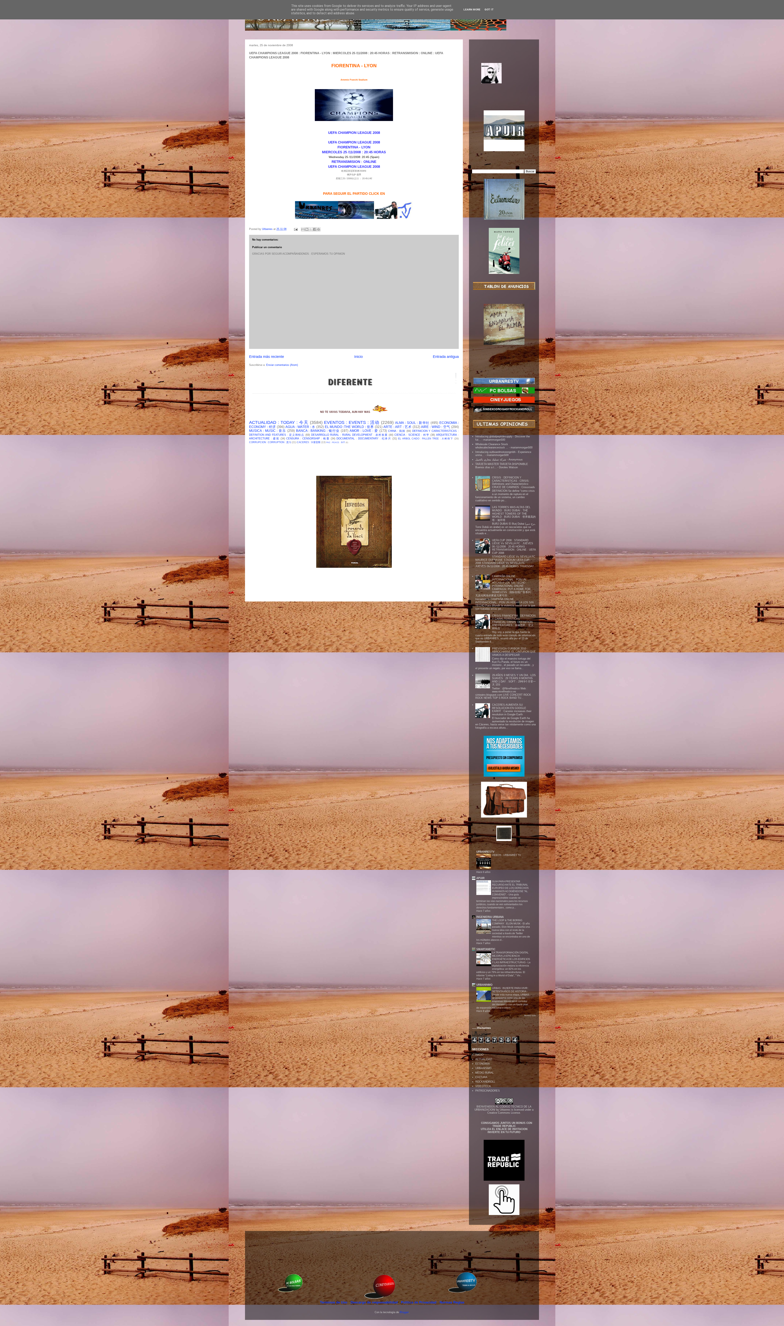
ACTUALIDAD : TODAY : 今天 (278, 422)
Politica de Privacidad (419, 1302)
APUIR (480, 878)
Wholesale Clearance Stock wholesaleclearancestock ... (491, 446)
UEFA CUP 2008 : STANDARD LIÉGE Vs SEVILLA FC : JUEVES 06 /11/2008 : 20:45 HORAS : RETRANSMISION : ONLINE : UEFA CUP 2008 (514, 546)
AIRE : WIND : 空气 (435, 427)
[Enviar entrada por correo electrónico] (295, 229)
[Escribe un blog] (307, 229)
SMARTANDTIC (485, 949)
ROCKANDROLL (485, 1081)
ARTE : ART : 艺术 (397, 427)
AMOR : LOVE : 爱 (364, 430)
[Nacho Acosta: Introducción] (504, 80)
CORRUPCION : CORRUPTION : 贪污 (270, 442)
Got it (489, 9)
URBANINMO (484, 984)
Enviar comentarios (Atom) (282, 364)
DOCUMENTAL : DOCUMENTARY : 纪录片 (363, 438)
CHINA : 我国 (396, 430)
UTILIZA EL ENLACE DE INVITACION (504, 1129)
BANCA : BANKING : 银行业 (318, 430)
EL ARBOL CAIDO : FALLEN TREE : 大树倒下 (425, 438)
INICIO (479, 1054)
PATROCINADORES (487, 1090)
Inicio (358, 357)
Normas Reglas (452, 1302)
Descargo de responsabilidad (375, 1302)
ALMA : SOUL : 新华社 (412, 422)
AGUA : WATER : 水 (300, 427)
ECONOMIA (482, 1063)
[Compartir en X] (311, 229)
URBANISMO (483, 1068)
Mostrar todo (530, 1015)
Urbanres (505, 1109)
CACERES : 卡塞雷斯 (309, 442)
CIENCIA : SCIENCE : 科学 (411, 434)
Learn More (471, 9)
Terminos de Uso (334, 1302)
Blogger (404, 1312)
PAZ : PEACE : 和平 (335, 442)
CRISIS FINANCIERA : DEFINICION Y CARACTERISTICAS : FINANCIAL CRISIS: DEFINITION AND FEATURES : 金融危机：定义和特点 (514, 622)
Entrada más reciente (266, 357)
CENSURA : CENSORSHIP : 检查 (307, 438)
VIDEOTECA (483, 1086)
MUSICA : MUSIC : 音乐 (267, 430)
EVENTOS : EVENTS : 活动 (351, 422)
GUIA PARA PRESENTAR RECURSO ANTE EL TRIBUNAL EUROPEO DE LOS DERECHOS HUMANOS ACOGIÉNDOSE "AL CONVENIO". (510, 888)
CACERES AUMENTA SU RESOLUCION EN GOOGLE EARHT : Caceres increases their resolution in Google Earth (511, 709)
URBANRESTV (485, 851)
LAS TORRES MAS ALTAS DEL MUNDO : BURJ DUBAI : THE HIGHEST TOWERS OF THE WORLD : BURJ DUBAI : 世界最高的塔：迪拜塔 (514, 513)
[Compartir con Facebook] (315, 229)
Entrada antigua (446, 357)
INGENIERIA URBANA (490, 916)
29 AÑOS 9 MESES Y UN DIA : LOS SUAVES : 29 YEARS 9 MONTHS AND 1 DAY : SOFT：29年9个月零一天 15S (514, 680)
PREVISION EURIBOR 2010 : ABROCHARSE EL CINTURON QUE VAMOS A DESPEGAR (514, 651)
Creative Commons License (503, 1112)
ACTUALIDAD (483, 1059)
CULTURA (481, 1077)
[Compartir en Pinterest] (318, 229)
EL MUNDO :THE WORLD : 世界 (349, 427)
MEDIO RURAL (484, 1072)
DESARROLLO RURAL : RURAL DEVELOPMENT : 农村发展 (349, 434)
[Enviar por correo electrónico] (303, 229)
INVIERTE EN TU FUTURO (504, 1132)
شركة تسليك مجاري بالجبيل (490, 459)
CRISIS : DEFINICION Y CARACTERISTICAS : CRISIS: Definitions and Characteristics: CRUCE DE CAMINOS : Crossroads (513, 482)
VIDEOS (497, 855)
